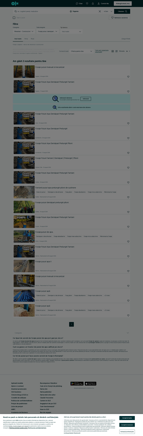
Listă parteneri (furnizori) (72, 433)
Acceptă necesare (127, 425)
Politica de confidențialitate (37, 428)
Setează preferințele (127, 431)
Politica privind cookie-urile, (19, 428)
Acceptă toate (127, 418)
